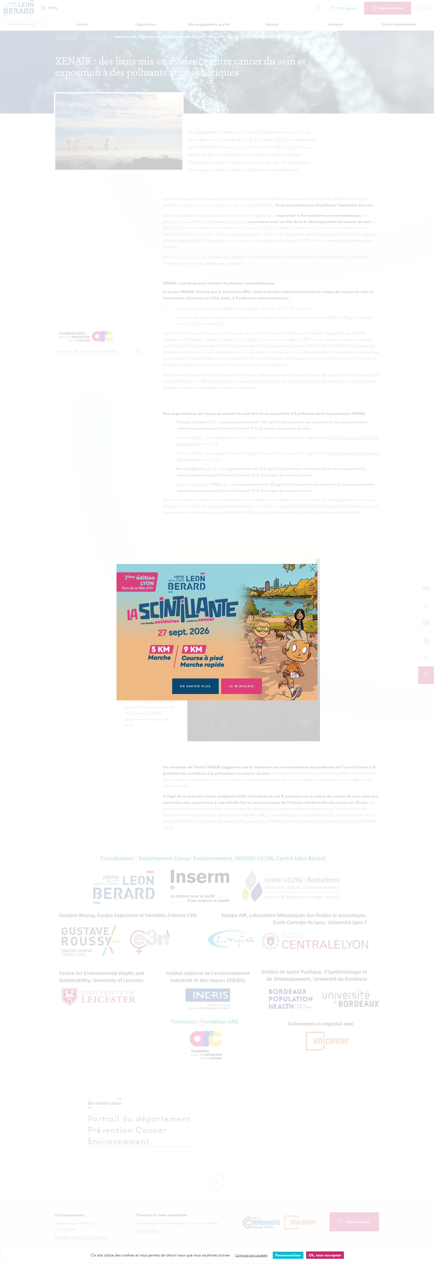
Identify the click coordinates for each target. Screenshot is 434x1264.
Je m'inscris (241, 686)
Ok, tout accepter (325, 1255)
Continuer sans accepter (251, 1255)
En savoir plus (195, 686)
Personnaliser (288, 1255)
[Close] (312, 569)
